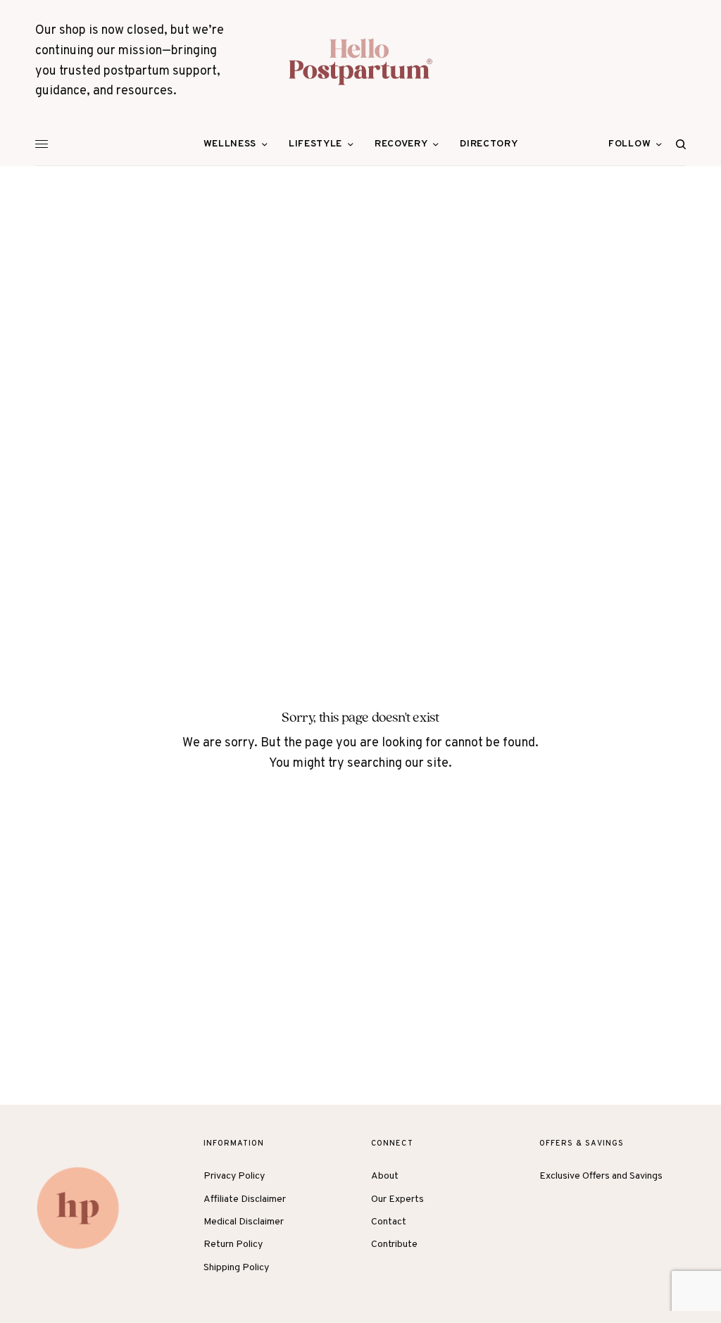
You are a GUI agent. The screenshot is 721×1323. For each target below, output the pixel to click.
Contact (388, 1222)
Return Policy (233, 1244)
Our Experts (397, 1199)
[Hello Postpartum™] (360, 61)
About (385, 1176)
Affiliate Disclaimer (244, 1199)
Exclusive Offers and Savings (601, 1176)
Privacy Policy (234, 1176)
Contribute (394, 1244)
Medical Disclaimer (243, 1222)
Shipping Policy (236, 1268)
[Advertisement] (360, 271)
